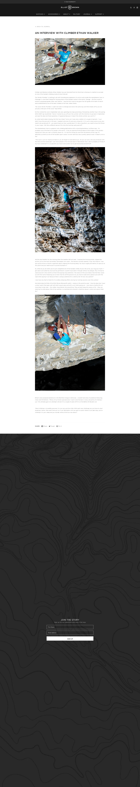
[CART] (137, 7)
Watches (39, 14)
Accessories (53, 14)
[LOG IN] (134, 7)
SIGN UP (70, 639)
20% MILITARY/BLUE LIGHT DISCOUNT (70, 2)
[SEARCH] (131, 7)
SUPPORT (98, 14)
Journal (86, 14)
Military (76, 14)
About (66, 14)
